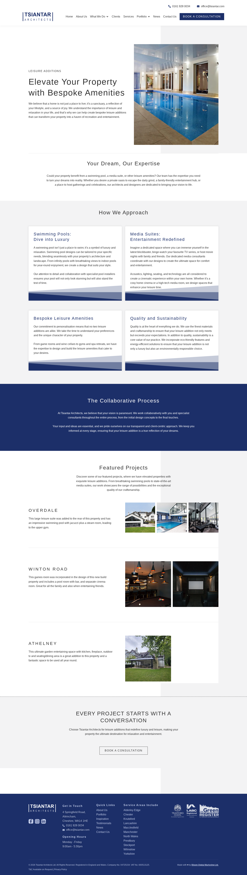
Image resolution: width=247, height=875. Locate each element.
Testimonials (103, 823)
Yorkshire (129, 853)
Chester (128, 814)
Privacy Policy (60, 869)
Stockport (129, 845)
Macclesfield (131, 827)
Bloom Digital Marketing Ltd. (205, 865)
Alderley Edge (132, 810)
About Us (101, 810)
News (99, 827)
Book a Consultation (202, 16)
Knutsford (129, 818)
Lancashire (130, 823)
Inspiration (102, 818)
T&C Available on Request (41, 869)
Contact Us (103, 832)
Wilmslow (129, 849)
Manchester (130, 832)
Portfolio (101, 814)
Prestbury (129, 840)
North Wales (131, 836)
